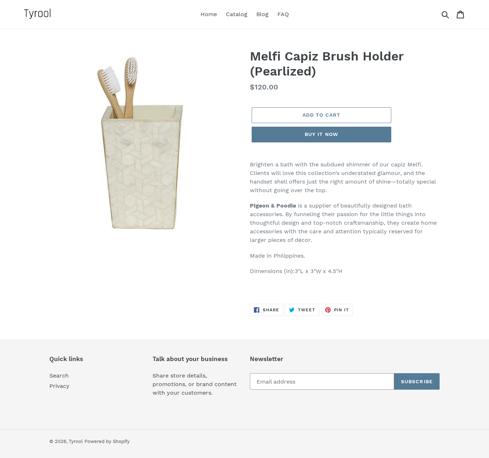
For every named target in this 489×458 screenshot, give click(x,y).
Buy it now (321, 134)
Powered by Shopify (107, 441)
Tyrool (76, 441)
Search (59, 375)
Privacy (59, 386)
